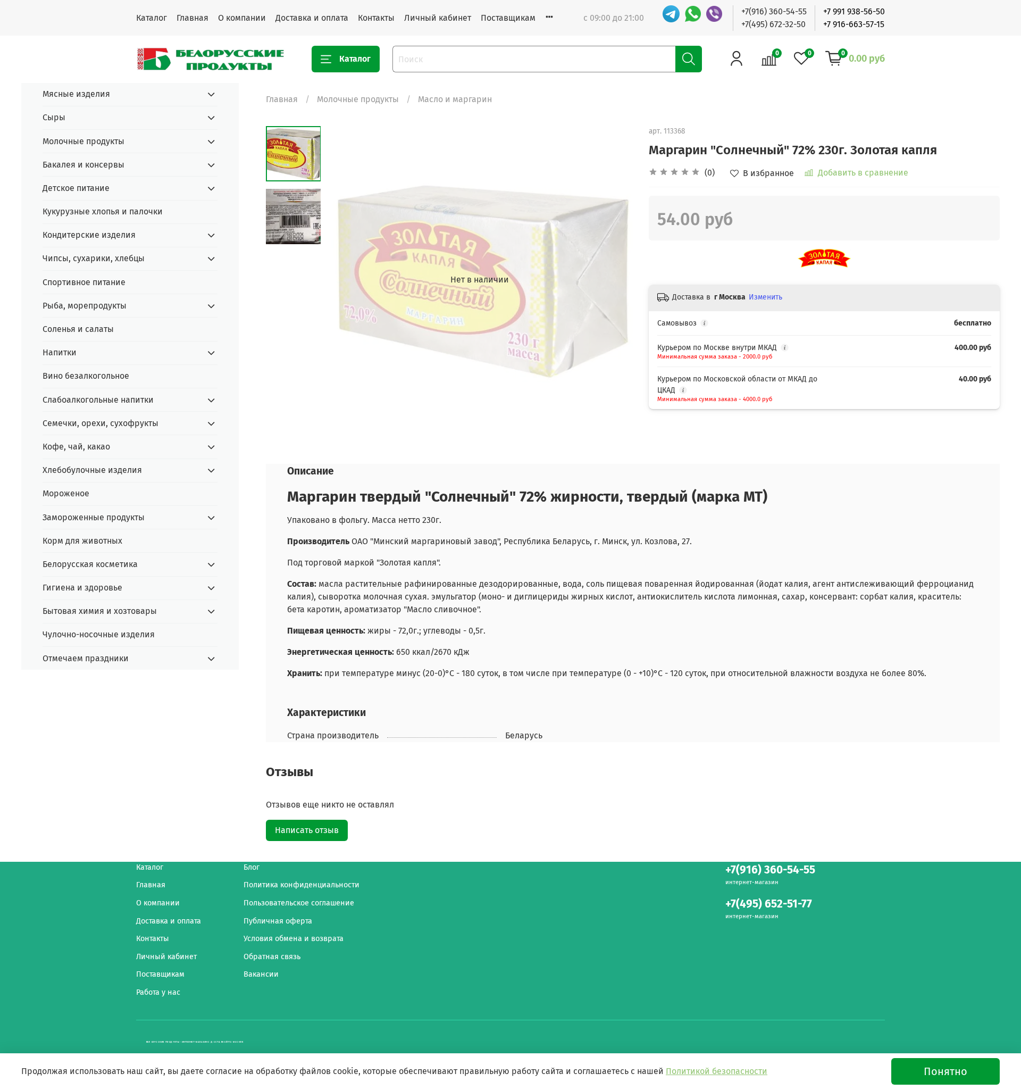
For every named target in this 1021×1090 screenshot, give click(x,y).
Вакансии (261, 974)
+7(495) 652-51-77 (768, 904)
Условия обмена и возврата (294, 938)
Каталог (151, 18)
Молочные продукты (358, 99)
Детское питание (76, 188)
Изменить (765, 297)
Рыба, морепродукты (85, 306)
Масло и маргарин (455, 99)
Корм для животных (82, 541)
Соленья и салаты (78, 329)
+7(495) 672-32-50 (773, 24)
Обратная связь (272, 956)
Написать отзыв (307, 830)
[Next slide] (611, 280)
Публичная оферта (278, 921)
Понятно (945, 1071)
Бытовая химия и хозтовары (100, 611)
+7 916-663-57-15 (853, 24)
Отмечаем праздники (86, 658)
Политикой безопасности (716, 1071)
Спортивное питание (84, 282)
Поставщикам (508, 18)
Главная (192, 18)
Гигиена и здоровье (82, 588)
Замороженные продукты (94, 517)
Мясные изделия (76, 94)
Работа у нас (158, 992)
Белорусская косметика (90, 564)
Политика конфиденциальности (301, 884)
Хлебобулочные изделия (92, 470)
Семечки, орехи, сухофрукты (100, 423)
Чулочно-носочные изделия (99, 634)
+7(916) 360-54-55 (774, 11)
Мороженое (66, 493)
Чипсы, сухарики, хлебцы (94, 258)
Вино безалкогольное (86, 376)
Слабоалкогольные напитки (98, 400)
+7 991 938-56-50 (854, 11)
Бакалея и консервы (83, 165)
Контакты (376, 18)
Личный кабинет (437, 18)
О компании (242, 18)
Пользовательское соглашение (299, 903)
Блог (252, 867)
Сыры (54, 117)
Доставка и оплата (311, 18)
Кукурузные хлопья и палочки (103, 211)
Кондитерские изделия (89, 235)
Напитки (60, 352)
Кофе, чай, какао (76, 447)
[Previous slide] (347, 280)
